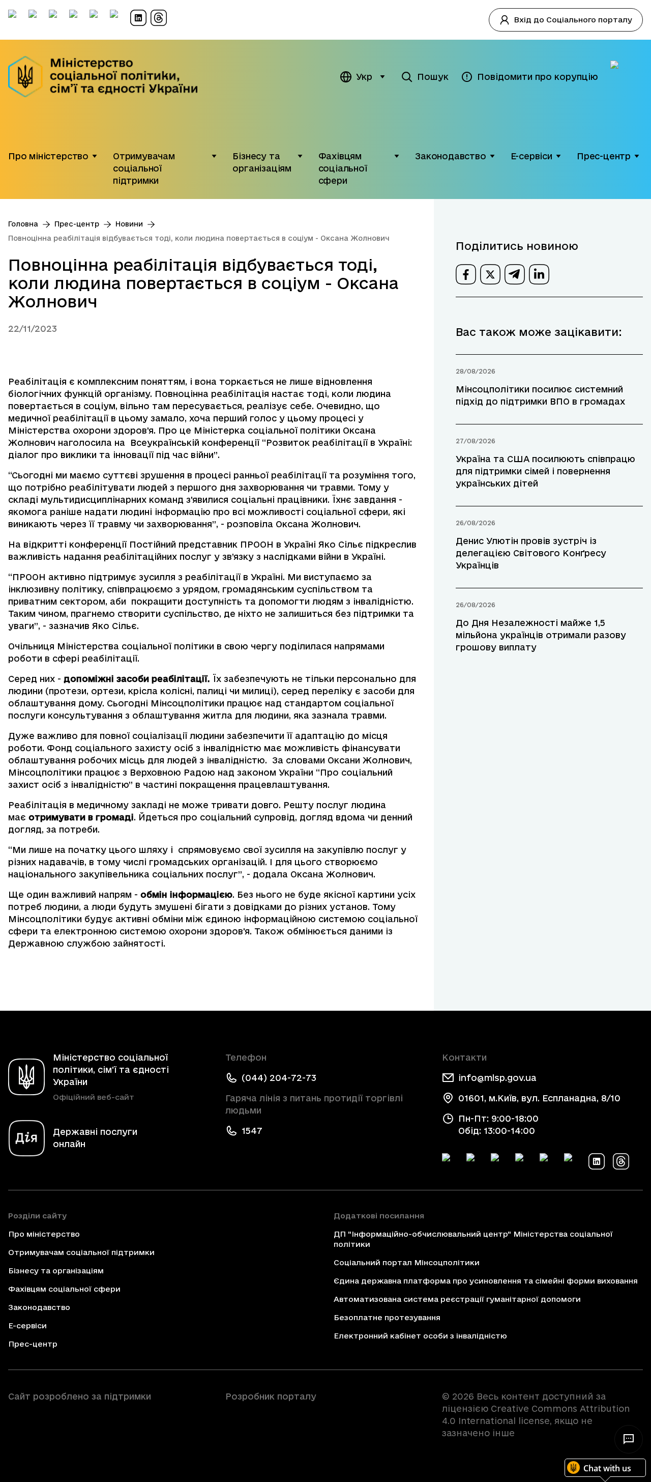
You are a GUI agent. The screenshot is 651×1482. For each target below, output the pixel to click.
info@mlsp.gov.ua (497, 1077)
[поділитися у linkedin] (539, 274)
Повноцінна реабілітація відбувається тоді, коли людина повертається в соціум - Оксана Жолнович (199, 238)
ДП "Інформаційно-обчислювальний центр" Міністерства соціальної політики (473, 1239)
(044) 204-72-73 (279, 1077)
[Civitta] (325, 1415)
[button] (94, 156)
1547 (252, 1130)
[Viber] (572, 1161)
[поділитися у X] (490, 274)
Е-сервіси (531, 156)
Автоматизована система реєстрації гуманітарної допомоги (457, 1299)
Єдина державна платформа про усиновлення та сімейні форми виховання (486, 1280)
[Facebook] (450, 1161)
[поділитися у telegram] (515, 274)
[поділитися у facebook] (466, 274)
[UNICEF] (108, 1425)
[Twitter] (474, 1161)
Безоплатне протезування (387, 1317)
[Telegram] (499, 1161)
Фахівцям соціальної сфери (342, 168)
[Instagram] (523, 1161)
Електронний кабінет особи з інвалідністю (420, 1335)
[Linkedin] (596, 1161)
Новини (129, 224)
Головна (23, 224)
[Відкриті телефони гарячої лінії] (628, 1439)
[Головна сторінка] (106, 76)
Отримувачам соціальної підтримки (144, 168)
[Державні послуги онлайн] (626, 77)
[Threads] (621, 1161)
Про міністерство (48, 156)
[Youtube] (548, 1161)
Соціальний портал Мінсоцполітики (407, 1262)
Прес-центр (604, 156)
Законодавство (450, 156)
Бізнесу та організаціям (261, 162)
